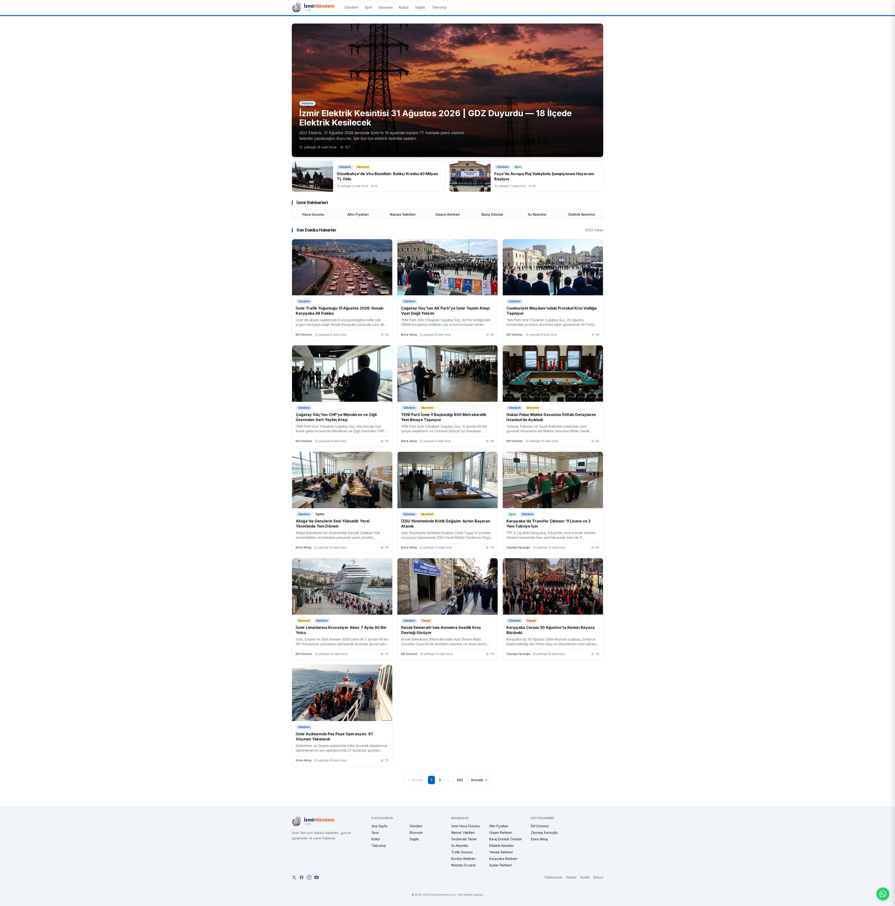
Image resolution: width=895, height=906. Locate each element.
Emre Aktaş (539, 839)
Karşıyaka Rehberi (503, 859)
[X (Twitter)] (294, 877)
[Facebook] (301, 877)
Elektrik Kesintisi (581, 214)
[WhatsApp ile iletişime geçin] (882, 893)
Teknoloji (439, 7)
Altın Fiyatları (358, 214)
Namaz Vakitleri (403, 214)
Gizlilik (585, 877)
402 (460, 780)
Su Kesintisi (537, 214)
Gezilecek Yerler (464, 839)
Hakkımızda (553, 877)
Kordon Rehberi (463, 859)
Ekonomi (385, 7)
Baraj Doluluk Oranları (505, 839)
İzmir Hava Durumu (465, 826)
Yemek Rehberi (501, 852)
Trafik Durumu (462, 852)
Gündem (351, 7)
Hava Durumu (313, 214)
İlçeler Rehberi (500, 865)
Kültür (404, 7)
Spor (368, 7)
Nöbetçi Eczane (463, 865)
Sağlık (420, 7)
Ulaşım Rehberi (447, 214)
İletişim (571, 877)
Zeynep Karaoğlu (544, 832)
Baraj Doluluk (492, 214)
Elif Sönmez (540, 826)
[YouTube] (316, 877)
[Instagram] (309, 877)
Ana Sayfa (379, 826)
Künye (598, 877)
